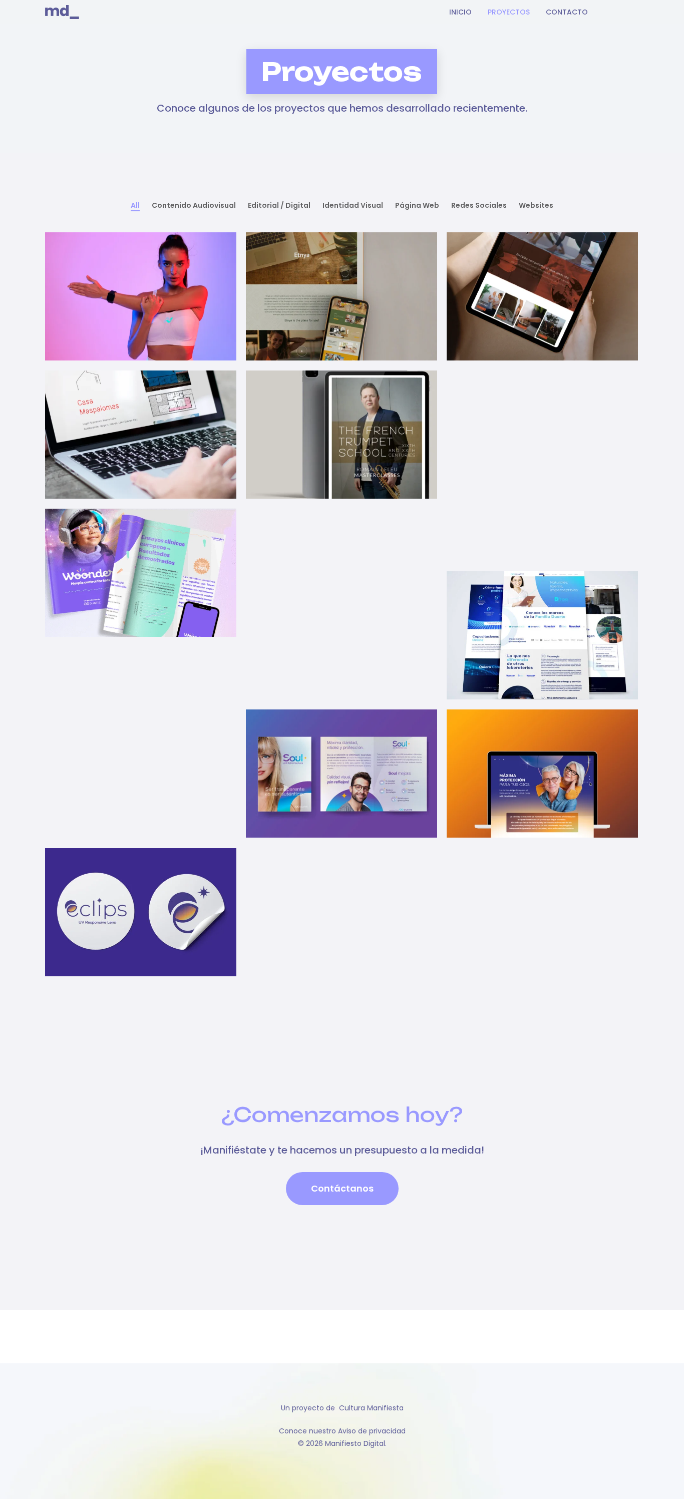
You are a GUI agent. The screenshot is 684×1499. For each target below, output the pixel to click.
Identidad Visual (352, 205)
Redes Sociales (479, 205)
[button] (342, 1188)
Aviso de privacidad (372, 1431)
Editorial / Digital (279, 205)
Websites (536, 205)
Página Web (417, 205)
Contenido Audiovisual (194, 205)
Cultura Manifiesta (371, 1408)
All (135, 205)
